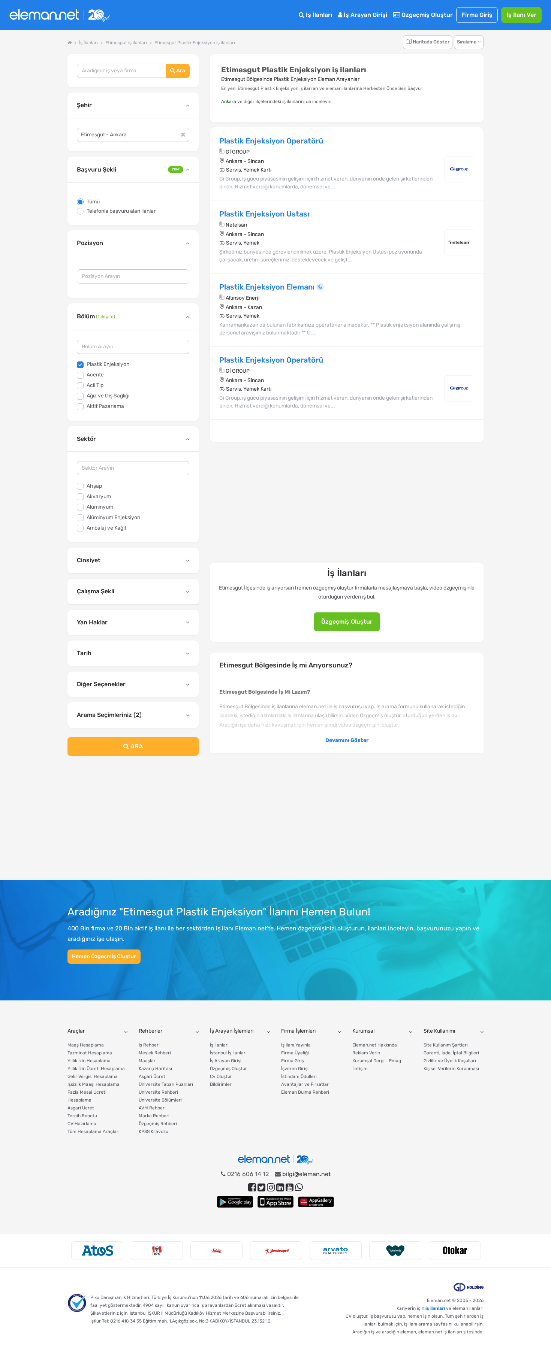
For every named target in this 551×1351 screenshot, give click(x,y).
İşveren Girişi (294, 1068)
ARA (136, 746)
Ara (180, 70)
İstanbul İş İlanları (228, 1052)
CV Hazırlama (81, 1123)
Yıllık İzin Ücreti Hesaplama (96, 1068)
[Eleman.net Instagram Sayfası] (271, 1187)
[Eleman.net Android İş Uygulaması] (235, 1202)
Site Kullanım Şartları (446, 1045)
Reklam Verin (366, 1052)
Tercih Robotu (82, 1115)
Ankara (228, 101)
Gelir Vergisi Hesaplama (92, 1076)
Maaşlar (147, 1060)
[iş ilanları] (59, 15)
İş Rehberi (149, 1045)
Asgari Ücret (80, 1108)
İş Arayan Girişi (364, 14)
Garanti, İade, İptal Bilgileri (451, 1052)
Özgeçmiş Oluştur (426, 14)
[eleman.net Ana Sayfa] (69, 42)
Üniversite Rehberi (158, 1092)
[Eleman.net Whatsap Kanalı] (299, 1187)
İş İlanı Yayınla (296, 1045)
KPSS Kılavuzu (153, 1131)
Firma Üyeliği (295, 1052)
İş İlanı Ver (521, 14)
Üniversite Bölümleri (160, 1100)
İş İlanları (318, 14)
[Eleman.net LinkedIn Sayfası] (280, 1187)
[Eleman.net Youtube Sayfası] (289, 1187)
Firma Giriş (477, 14)
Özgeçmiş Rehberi (158, 1123)
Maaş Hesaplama (85, 1045)
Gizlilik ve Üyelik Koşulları (450, 1060)
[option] (97, 1251)
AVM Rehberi (152, 1108)
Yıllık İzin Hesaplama (89, 1060)
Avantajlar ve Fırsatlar (305, 1084)
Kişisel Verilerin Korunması (451, 1068)
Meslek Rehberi (155, 1052)
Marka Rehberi (154, 1115)
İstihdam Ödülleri (299, 1076)
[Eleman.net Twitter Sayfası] (261, 1187)
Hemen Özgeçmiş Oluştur (104, 956)
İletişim (360, 1068)
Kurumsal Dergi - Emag (376, 1060)
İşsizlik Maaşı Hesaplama (93, 1084)
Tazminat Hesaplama (89, 1052)
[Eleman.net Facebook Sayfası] (252, 1187)
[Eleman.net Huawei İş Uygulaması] (316, 1201)
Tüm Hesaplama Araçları (93, 1131)
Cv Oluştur (221, 1076)
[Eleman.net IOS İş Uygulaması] (275, 1202)
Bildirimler (221, 1084)
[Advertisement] (133, 822)
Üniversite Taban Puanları (166, 1084)
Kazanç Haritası (155, 1068)
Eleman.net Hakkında (374, 1045)
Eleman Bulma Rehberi (305, 1092)
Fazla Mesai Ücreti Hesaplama (86, 1096)
